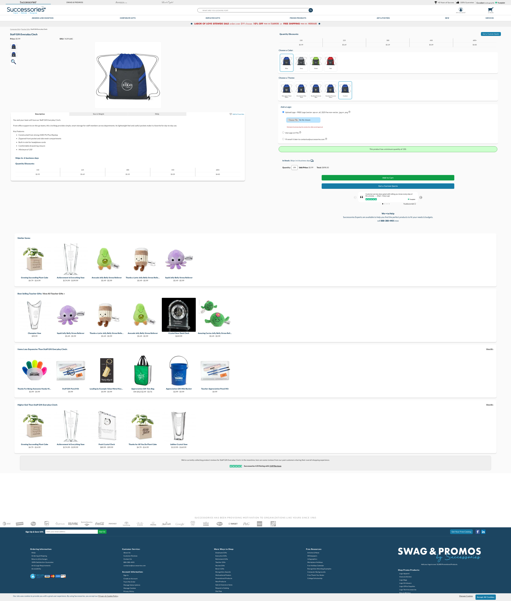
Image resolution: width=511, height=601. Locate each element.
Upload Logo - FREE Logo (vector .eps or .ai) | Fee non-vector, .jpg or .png (316, 112)
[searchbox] (255, 10)
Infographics (312, 559)
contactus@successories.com (134, 566)
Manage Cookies (129, 588)
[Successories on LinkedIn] (483, 532)
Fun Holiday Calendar (315, 566)
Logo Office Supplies (407, 586)
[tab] (40, 114)
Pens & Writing (405, 593)
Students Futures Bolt (316, 96)
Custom (345, 96)
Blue (286, 68)
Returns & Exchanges (40, 559)
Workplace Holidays (315, 562)
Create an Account (130, 579)
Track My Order (129, 582)
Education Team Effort (286, 96)
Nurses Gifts (220, 566)
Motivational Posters (223, 575)
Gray (301, 68)
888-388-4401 (129, 562)
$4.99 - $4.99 (107, 390)
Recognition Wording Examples (319, 569)
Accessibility (36, 569)
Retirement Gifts (221, 559)
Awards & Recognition (42, 18)
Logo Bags (403, 580)
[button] (28, 2)
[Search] (311, 10)
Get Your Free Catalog (461, 532)
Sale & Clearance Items (223, 585)
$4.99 (70, 390)
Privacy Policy (128, 591)
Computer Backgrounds (316, 572)
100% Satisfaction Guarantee (42, 562)
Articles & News (313, 553)
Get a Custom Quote (491, 34)
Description (40, 114)
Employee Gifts (213, 18)
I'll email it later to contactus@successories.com (305, 139)
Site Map (218, 591)
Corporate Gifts (128, 18)
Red (330, 68)
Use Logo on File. (292, 133)
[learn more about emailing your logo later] (326, 139)
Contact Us (127, 559)
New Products (220, 582)
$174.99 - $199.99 (71, 279)
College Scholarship (314, 578)
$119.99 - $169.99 (178, 445)
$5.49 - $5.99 (107, 279)
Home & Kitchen (405, 577)
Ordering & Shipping (39, 556)
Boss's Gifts (219, 569)
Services (490, 18)
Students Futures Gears (330, 96)
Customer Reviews (130, 556)
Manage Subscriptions (131, 585)
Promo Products (298, 18)
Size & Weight (98, 114)
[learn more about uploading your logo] (349, 112)
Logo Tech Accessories (407, 590)
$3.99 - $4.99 (34, 390)
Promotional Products (223, 578)
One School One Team (301, 96)
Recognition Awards (223, 572)
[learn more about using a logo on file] (300, 133)
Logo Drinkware (405, 583)
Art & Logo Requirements (41, 566)
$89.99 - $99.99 (107, 445)
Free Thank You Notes (315, 575)
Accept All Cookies (485, 597)
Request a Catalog (222, 588)
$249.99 (178, 334)
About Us (127, 553)
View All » (489, 349)
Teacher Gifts (220, 562)
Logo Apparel (404, 574)
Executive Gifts (221, 556)
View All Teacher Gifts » (54, 293)
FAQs (157, 114)
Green (316, 68)
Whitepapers (312, 556)
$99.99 (34, 334)
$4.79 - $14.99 (34, 279)
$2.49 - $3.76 (142, 390)
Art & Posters (383, 18)
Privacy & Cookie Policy (108, 596)
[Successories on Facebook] (478, 532)
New (447, 18)
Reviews (275, 466)
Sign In (126, 575)
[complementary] (255, 24)
